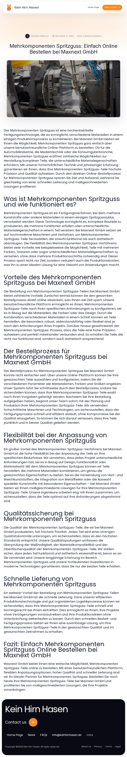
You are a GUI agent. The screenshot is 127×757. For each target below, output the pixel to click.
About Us (86, 746)
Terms (108, 746)
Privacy (98, 746)
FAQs (43, 735)
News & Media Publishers (89, 36)
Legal (118, 746)
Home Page (15, 735)
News (31, 735)
